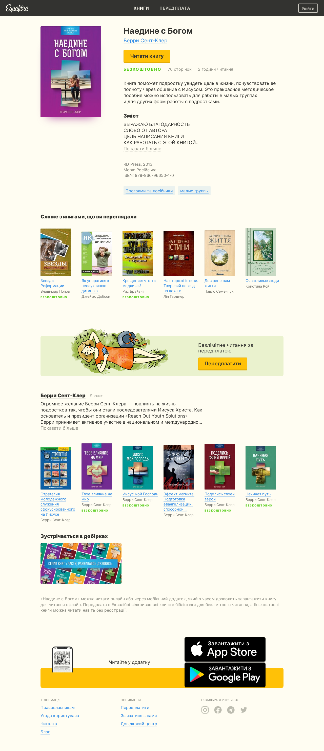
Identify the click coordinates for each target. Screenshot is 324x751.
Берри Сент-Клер (145, 40)
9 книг (71, 395)
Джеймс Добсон (96, 296)
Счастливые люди (262, 280)
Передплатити (223, 364)
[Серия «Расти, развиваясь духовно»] (81, 563)
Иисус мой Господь (140, 494)
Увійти (308, 8)
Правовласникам (57, 707)
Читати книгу (147, 56)
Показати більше (142, 148)
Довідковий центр (139, 723)
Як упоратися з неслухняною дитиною (95, 285)
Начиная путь (258, 494)
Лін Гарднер (174, 296)
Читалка (48, 723)
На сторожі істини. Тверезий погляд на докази (181, 285)
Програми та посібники (149, 190)
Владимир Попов (55, 291)
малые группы (194, 190)
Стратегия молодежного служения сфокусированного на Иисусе (57, 504)
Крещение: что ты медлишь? (139, 283)
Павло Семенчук (219, 291)
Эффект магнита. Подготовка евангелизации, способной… (179, 502)
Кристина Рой (257, 286)
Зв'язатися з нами (139, 715)
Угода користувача (59, 715)
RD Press (132, 164)
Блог (45, 731)
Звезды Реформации (52, 283)
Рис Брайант (133, 291)
